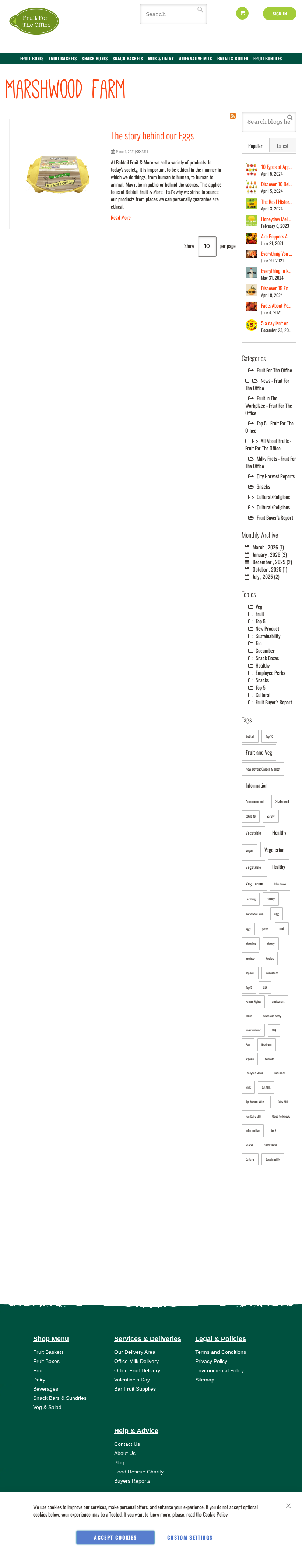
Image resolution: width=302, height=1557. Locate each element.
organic (250, 1059)
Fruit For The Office (274, 370)
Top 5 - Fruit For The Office (269, 426)
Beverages (45, 1389)
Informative (253, 1130)
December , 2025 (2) (270, 562)
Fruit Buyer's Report (275, 517)
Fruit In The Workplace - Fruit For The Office (268, 405)
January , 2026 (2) (268, 554)
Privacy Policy (211, 1361)
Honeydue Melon (254, 1073)
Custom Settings (190, 1537)
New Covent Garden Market (263, 769)
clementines (272, 972)
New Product (266, 628)
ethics (249, 1015)
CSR (265, 987)
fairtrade (269, 1059)
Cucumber (264, 650)
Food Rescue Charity (139, 1472)
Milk (248, 1087)
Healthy (262, 665)
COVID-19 (251, 816)
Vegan (249, 850)
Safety (271, 816)
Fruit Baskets (48, 1352)
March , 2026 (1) (266, 547)
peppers (250, 972)
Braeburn (266, 1044)
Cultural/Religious (273, 507)
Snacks (263, 486)
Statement (282, 801)
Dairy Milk (283, 1101)
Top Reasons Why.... (256, 1101)
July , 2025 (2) (264, 576)
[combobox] (173, 14)
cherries (251, 943)
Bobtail (250, 736)
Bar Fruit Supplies (135, 1389)
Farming (251, 899)
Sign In (280, 13)
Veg (258, 606)
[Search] (290, 116)
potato (265, 929)
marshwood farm (254, 914)
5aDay (271, 899)
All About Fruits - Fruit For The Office (268, 444)
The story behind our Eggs (152, 135)
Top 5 (260, 621)
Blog (119, 1462)
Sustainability (267, 636)
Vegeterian (274, 849)
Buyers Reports (132, 1481)
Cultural (262, 694)
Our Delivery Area (134, 1352)
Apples (270, 958)
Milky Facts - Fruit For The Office (270, 462)
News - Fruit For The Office (267, 384)
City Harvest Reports (276, 476)
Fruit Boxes (46, 1361)
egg (276, 913)
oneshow (250, 958)
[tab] (255, 145)
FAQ (274, 1030)
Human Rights (253, 1001)
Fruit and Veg (259, 752)
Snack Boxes (266, 658)
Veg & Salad (47, 1407)
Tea (258, 643)
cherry (271, 943)
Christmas (280, 884)
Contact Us (127, 1444)
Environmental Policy (219, 1370)
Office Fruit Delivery (137, 1370)
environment (253, 1030)
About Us (125, 1453)
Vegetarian (254, 883)
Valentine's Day (132, 1380)
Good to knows (281, 1116)
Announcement (255, 801)
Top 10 (269, 736)
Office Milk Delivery (136, 1361)
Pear (248, 1044)
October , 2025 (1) (268, 569)
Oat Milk (266, 1087)
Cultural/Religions (273, 496)
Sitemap (204, 1380)
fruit (282, 928)
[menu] (151, 62)
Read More (121, 217)
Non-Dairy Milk (253, 1116)
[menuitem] (32, 58)
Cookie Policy (215, 1514)
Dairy (39, 1380)
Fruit (259, 614)
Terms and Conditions (220, 1352)
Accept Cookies (115, 1537)
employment (278, 1001)
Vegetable (253, 833)
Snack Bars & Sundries (60, 1398)
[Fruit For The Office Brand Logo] (35, 21)
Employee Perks (269, 672)
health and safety (272, 1015)
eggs (248, 929)
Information (256, 785)
